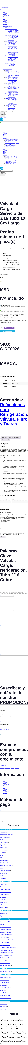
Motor (9, 33)
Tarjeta (1, 875)
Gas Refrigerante (4, 937)
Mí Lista (7, 15)
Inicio (4, 12)
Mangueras (2, 852)
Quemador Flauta (12, 38)
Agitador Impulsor (4, 832)
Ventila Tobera (3, 907)
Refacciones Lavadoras (6, 829)
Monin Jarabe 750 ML (13, 61)
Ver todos (2, 115)
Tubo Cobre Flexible (12, 48)
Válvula (2, 904)
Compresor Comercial (5, 929)
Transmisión (3, 878)
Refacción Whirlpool (5, 863)
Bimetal (2, 924)
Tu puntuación (3, 520)
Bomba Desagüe (4, 842)
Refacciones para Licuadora (11, 41)
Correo (2, 722)
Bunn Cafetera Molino (13, 57)
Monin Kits (10, 60)
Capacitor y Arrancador (13, 49)
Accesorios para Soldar (5, 921)
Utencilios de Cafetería (5, 998)
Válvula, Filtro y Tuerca (5, 965)
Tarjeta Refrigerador (5, 957)
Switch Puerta (3, 873)
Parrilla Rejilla (3, 884)
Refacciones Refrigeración (7, 919)
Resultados (3, 114)
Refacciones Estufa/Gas (6, 881)
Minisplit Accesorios (12, 46)
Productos (5, 138)
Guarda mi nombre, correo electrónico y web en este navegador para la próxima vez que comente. (12, 534)
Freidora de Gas (11, 54)
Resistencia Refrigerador (6, 955)
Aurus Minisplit (11, 64)
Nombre (2, 528)
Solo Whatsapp (4, 729)
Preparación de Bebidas (10, 55)
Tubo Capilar (3, 960)
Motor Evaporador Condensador (7, 947)
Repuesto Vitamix (12, 42)
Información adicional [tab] (14, 437)
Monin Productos (12, 59)
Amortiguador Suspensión (13, 30)
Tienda (4, 14)
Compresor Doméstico (13, 47)
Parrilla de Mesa (11, 53)
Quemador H (11, 40)
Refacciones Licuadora (6, 910)
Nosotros (5, 13)
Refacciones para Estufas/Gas (11, 35)
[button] (7, 331)
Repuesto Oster (11, 43)
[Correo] (0, 719)
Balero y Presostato (4, 837)
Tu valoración (3, 521)
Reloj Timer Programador (13, 32)
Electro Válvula (3, 847)
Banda (1, 839)
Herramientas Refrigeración (6, 939)
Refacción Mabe (4, 860)
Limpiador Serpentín (5, 942)
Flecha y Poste (3, 850)
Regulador (2, 899)
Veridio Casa (11, 66)
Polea (1, 857)
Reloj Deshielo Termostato (6, 952)
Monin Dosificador (4, 982)
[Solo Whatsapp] (0, 726)
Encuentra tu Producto (7, 26)
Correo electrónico (4, 531)
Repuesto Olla (3, 902)
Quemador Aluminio (12, 37)
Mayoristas (5, 16)
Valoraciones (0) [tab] (5, 439)
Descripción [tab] (4, 437)
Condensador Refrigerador (6, 934)
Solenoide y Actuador (12, 31)
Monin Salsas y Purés (5, 995)
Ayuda (15, 325)
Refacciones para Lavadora (11, 29)
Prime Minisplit (11, 65)
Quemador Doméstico (13, 36)
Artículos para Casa (9, 63)
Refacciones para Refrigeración (12, 44)
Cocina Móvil (8, 51)
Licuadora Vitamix (12, 58)
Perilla (1, 886)
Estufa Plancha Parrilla (13, 52)
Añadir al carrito (9, 327)
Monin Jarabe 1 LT (4, 985)
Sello (1, 868)
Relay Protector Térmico (6, 950)
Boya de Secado (4, 845)
